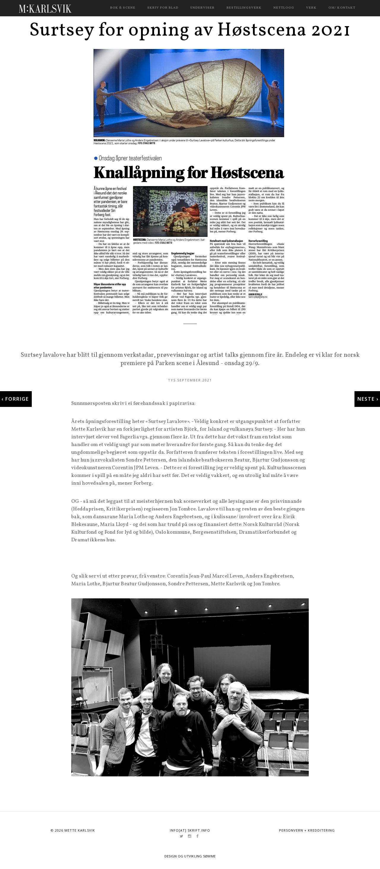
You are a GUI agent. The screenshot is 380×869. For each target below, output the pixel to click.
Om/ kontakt (341, 8)
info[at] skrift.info (190, 830)
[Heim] (45, 7)
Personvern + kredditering (307, 830)
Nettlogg (283, 8)
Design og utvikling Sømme (190, 856)
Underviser (202, 8)
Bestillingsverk (244, 8)
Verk (311, 8)
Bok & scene (122, 8)
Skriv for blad (162, 8)
